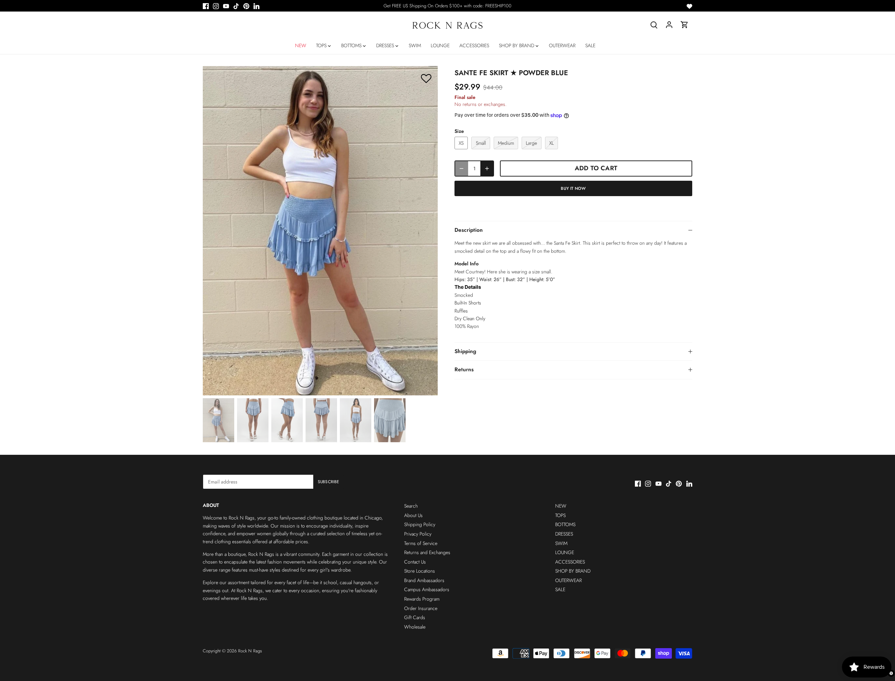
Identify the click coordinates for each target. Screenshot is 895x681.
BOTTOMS (565, 524)
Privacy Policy (417, 533)
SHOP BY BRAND (572, 570)
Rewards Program (421, 598)
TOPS (560, 515)
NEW (560, 505)
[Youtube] (226, 5)
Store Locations (419, 570)
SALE (560, 589)
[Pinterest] (246, 5)
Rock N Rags (250, 651)
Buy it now (573, 188)
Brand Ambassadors (424, 580)
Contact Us (415, 561)
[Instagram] (216, 5)
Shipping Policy (419, 524)
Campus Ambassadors (426, 589)
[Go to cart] (684, 24)
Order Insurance (420, 608)
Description (468, 230)
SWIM (561, 543)
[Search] (653, 24)
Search (411, 505)
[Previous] (213, 231)
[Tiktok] (236, 5)
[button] (426, 78)
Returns (464, 369)
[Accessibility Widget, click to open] (891, 673)
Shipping (465, 351)
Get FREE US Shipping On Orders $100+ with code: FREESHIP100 (447, 5)
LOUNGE (564, 552)
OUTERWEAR (568, 580)
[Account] (669, 24)
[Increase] (487, 168)
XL (551, 142)
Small (481, 142)
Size (459, 131)
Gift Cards (414, 617)
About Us (413, 515)
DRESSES (564, 533)
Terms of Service (420, 543)
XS (461, 142)
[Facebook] (206, 5)
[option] (320, 230)
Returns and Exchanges (427, 552)
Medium (506, 142)
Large (531, 142)
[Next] (427, 231)
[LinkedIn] (256, 5)
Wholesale (414, 626)
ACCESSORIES (570, 561)
